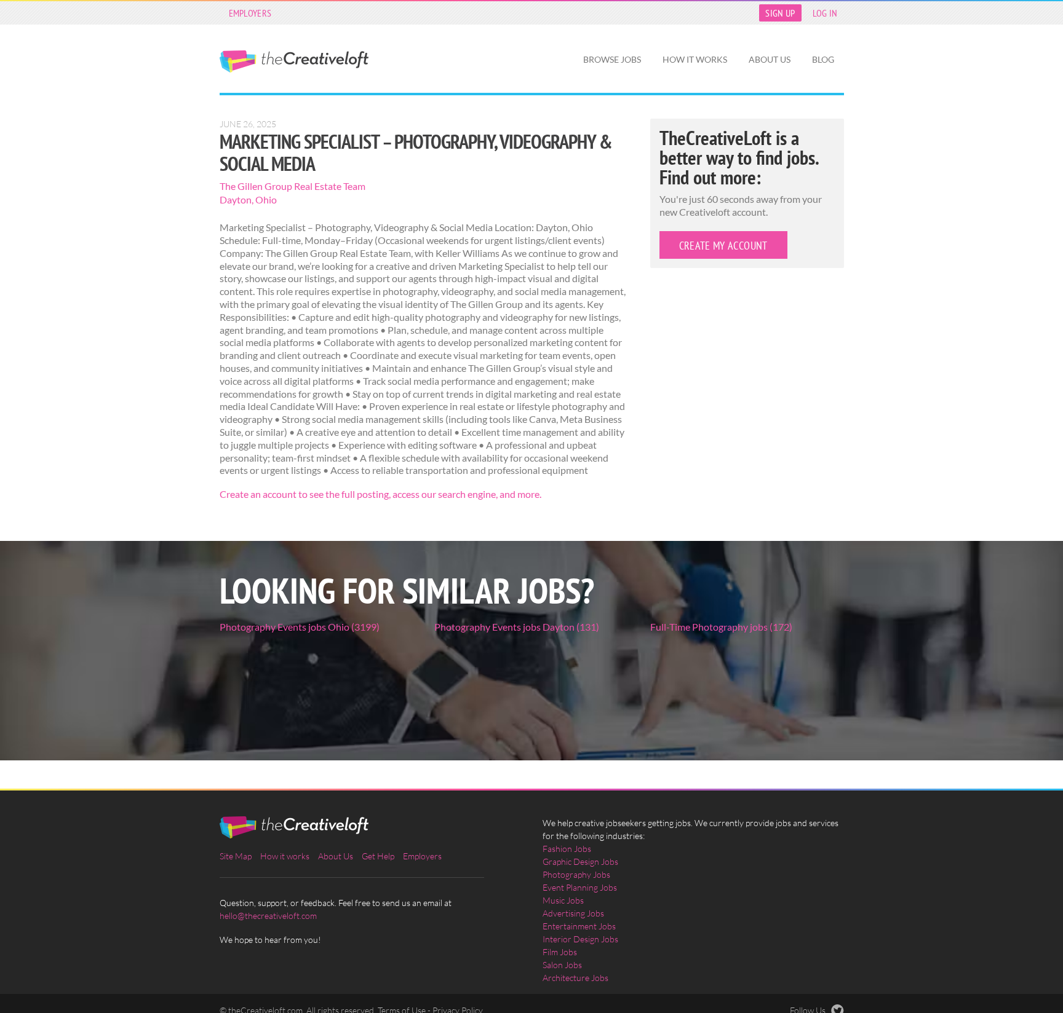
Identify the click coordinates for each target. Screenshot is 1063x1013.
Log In (825, 13)
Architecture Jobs (575, 977)
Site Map (236, 856)
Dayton (236, 199)
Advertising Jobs (573, 913)
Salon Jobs (562, 965)
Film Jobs (560, 952)
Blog (823, 59)
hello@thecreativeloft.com (268, 915)
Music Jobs (563, 900)
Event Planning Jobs (580, 887)
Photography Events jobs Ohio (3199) (300, 627)
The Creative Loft (294, 61)
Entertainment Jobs (579, 926)
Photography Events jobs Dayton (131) (516, 627)
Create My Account (723, 245)
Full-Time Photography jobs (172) (721, 627)
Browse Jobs (612, 59)
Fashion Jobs (567, 848)
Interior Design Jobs (580, 939)
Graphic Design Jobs (580, 861)
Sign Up (780, 13)
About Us (769, 59)
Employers (250, 13)
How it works (695, 59)
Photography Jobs (576, 874)
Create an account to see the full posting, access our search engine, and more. (380, 494)
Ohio (266, 199)
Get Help (378, 856)
